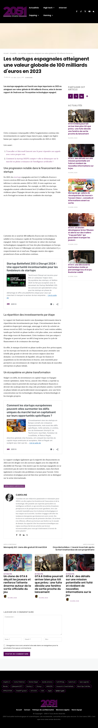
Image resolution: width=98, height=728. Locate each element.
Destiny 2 (29, 686)
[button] (94, 12)
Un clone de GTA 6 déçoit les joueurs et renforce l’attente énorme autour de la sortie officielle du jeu (17, 584)
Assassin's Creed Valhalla (64, 686)
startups (17, 177)
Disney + (39, 686)
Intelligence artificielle (14, 486)
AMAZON (49, 686)
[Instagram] (20, 534)
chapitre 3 (6, 682)
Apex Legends (84, 682)
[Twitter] (85, 11)
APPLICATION (7, 691)
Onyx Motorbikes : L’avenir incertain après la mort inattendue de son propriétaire (73, 548)
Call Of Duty (60, 682)
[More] (87, 96)
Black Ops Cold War (83, 686)
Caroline (28, 78)
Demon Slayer (33, 682)
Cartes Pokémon (19, 682)
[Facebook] (76, 11)
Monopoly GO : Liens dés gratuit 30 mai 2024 (25, 547)
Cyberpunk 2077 (17, 686)
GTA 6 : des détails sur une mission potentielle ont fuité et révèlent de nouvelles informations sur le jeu (81, 163)
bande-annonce (47, 682)
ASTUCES (34, 691)
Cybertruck (72, 682)
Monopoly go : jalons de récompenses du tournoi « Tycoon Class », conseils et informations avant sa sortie (80, 198)
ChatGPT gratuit (21, 691)
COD (42, 691)
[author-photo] (5, 596)
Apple (50, 691)
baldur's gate (60, 691)
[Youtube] (89, 11)
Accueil (6, 53)
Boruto (5, 686)
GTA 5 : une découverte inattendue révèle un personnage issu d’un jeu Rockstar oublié (80, 268)
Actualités (13, 53)
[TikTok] (81, 11)
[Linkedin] (23, 534)
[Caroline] (9, 515)
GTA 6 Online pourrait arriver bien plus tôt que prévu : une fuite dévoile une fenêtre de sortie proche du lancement (79, 128)
